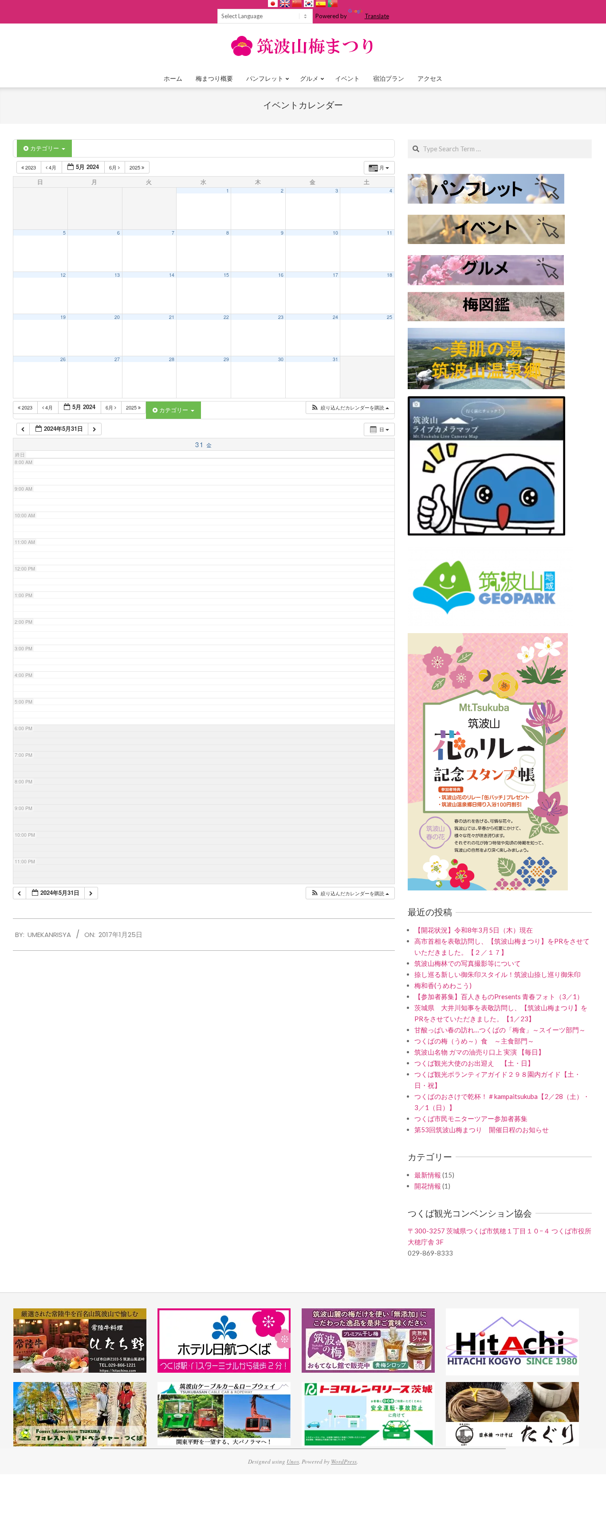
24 (335, 317)
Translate (377, 16)
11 (389, 232)
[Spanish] (321, 3)
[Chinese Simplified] (297, 3)
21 (171, 317)
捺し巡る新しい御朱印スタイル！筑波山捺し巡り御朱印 (497, 974)
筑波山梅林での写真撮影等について (467, 963)
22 (226, 317)
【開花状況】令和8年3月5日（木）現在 (473, 930)
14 (171, 275)
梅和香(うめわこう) (443, 985)
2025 (136, 167)
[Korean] (309, 3)
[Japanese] (273, 3)
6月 (113, 167)
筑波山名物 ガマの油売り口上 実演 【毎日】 (479, 1052)
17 (335, 275)
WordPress (344, 1461)
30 (280, 359)
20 (117, 317)
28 (171, 359)
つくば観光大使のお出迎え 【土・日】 (474, 1063)
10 (335, 232)
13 (117, 275)
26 (63, 359)
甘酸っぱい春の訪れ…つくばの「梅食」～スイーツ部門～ (500, 1030)
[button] (350, 407)
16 (280, 275)
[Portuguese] (333, 3)
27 (117, 359)
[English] (285, 3)
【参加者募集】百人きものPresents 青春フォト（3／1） (498, 996)
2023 (30, 167)
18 (389, 275)
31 (335, 359)
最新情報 (427, 1175)
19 (63, 317)
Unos (293, 1461)
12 (63, 275)
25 (389, 317)
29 (226, 359)
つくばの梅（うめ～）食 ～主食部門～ (474, 1041)
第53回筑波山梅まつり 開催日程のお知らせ (481, 1130)
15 (226, 275)
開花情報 (427, 1186)
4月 (52, 167)
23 (280, 317)
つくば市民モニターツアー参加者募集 (470, 1118)
